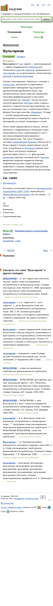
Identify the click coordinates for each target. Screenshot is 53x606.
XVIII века (28, 103)
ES (43, 5)
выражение (8, 241)
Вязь (45, 250)
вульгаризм (9, 302)
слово (18, 241)
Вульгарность (9, 183)
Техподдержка (19, 498)
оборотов (29, 70)
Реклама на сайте (32, 498)
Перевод (21, 56)
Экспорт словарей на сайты (11, 507)
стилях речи (9, 84)
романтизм (8, 157)
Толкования (14, 32)
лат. (21, 64)
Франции (32, 142)
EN (32, 5)
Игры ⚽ (38, 37)
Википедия (27, 27)
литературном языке (23, 76)
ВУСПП (10, 250)
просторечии (9, 73)
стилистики (33, 67)
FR (49, 5)
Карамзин (36, 112)
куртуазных (29, 148)
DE (38, 5)
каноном (7, 76)
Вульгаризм (9, 329)
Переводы (38, 32)
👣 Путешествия (7, 503)
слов (18, 70)
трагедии (44, 157)
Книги (14, 37)
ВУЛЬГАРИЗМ (10, 278)
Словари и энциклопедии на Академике (25, 13)
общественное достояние (16, 194)
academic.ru (11, 8)
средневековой (20, 142)
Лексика (25, 100)
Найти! (46, 19)
